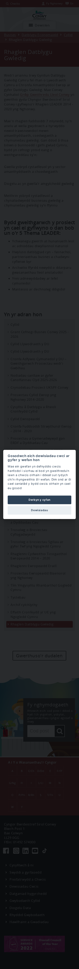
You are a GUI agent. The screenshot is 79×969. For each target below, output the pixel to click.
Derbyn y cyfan (39, 499)
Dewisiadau (39, 510)
